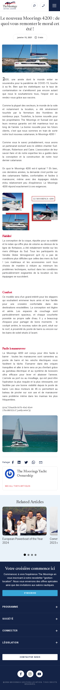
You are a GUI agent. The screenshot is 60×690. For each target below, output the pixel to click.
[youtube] (39, 674)
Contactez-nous (30, 657)
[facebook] (20, 674)
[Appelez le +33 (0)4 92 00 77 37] (43, 5)
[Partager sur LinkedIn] (19, 462)
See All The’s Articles (17, 486)
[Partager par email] (40, 462)
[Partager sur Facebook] (13, 462)
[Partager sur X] (26, 462)
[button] (30, 606)
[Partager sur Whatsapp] (33, 462)
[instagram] (30, 674)
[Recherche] (34, 5)
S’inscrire (30, 593)
